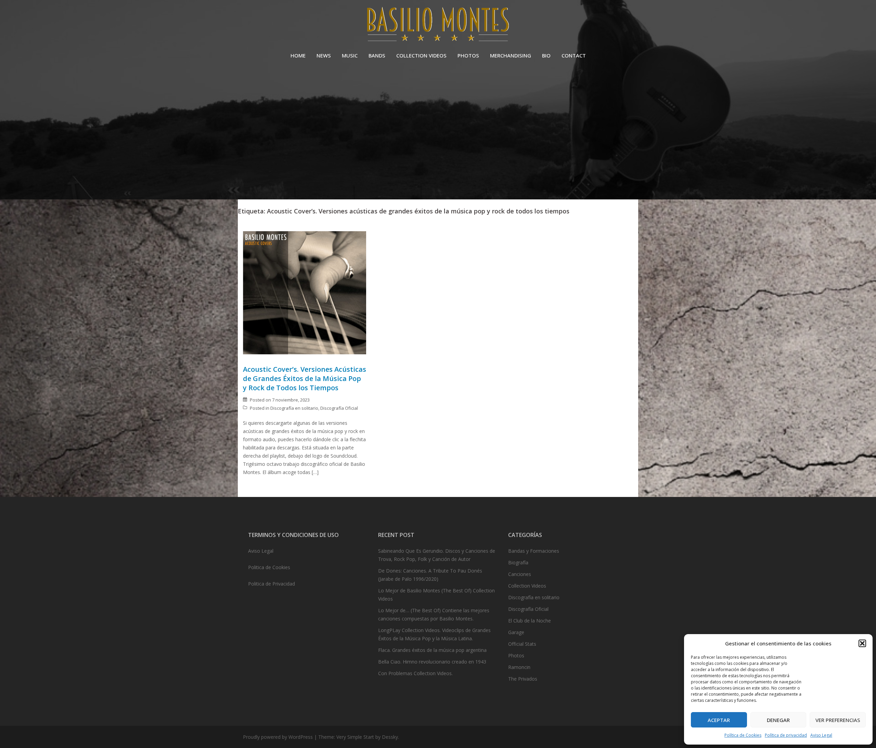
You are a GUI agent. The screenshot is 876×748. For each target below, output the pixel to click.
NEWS (324, 55)
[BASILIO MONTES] (437, 26)
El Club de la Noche (529, 620)
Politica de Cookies (269, 567)
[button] (862, 643)
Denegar (778, 720)
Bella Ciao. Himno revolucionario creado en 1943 (432, 661)
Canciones (519, 574)
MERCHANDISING (510, 55)
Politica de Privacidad (271, 583)
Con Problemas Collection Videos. (415, 673)
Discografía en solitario (294, 408)
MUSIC (350, 55)
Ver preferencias (837, 720)
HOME (298, 55)
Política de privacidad (786, 735)
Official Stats (522, 644)
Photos (516, 655)
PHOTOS (468, 55)
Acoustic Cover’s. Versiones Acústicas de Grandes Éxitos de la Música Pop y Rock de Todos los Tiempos (304, 378)
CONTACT (574, 55)
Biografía (518, 562)
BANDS (377, 55)
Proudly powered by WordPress (278, 737)
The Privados (522, 678)
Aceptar (719, 720)
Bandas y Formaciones (533, 551)
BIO (546, 55)
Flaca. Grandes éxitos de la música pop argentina (432, 650)
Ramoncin (519, 667)
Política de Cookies (742, 735)
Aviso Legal (821, 735)
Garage (516, 632)
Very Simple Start (355, 737)
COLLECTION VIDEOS (421, 55)
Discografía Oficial (339, 408)
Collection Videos (527, 585)
